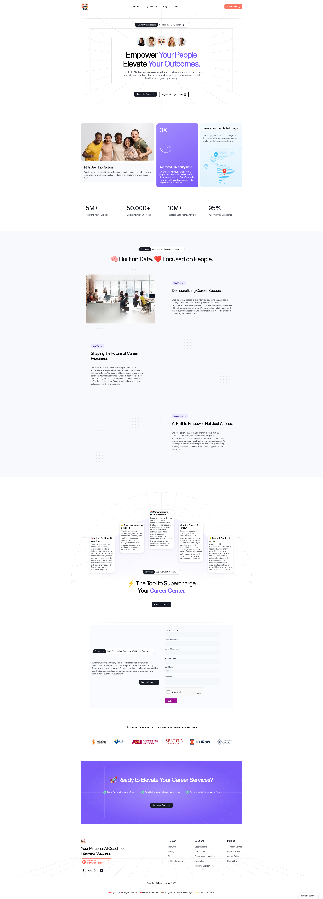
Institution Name (171, 631)
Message (168, 676)
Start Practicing (233, 6)
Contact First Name (172, 640)
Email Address (170, 658)
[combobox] (168, 670)
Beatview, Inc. (164, 883)
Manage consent (308, 896)
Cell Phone (169, 667)
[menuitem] (112, 892)
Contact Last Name (172, 649)
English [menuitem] (114, 892)
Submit (171, 701)
